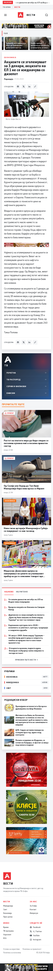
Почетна (26, 372)
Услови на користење (11, 949)
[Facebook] (18, 86)
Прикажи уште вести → (26, 660)
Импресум (34, 913)
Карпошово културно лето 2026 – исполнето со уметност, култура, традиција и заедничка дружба (28, 627)
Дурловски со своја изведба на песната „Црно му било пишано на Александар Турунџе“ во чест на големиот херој (26, 617)
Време (6, 927)
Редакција (8, 79)
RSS (5, 938)
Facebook (36, 927)
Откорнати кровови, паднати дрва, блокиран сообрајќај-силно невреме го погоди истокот (26, 650)
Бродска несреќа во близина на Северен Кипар (26, 608)
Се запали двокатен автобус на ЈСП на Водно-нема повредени (25, 600)
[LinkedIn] (29, 86)
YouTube (36, 935)
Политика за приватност (32, 949)
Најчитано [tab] (22, 591)
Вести (17, 7)
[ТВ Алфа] (20, 15)
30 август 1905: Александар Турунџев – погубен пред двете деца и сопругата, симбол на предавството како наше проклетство (26, 639)
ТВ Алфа (7, 7)
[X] (23, 86)
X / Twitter (37, 931)
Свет (5, 909)
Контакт (33, 909)
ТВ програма (8, 931)
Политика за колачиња (12, 952)
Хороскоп (7, 934)
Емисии (26, 393)
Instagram (37, 939)
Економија (10, 57)
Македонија (8, 906)
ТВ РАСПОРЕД (26, 379)
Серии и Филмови (26, 386)
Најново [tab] (9, 591)
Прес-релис (8, 917)
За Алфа (33, 906)
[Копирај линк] (35, 86)
